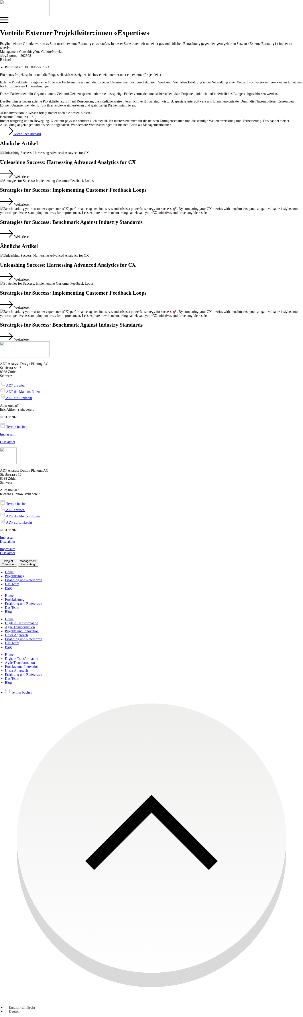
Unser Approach (16, 635)
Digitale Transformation (21, 623)
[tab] (8, 563)
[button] (15, 177)
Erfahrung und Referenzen (23, 580)
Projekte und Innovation (22, 631)
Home (9, 572)
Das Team (12, 584)
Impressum (7, 434)
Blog (8, 588)
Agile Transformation (20, 627)
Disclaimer (7, 442)
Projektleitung (14, 576)
